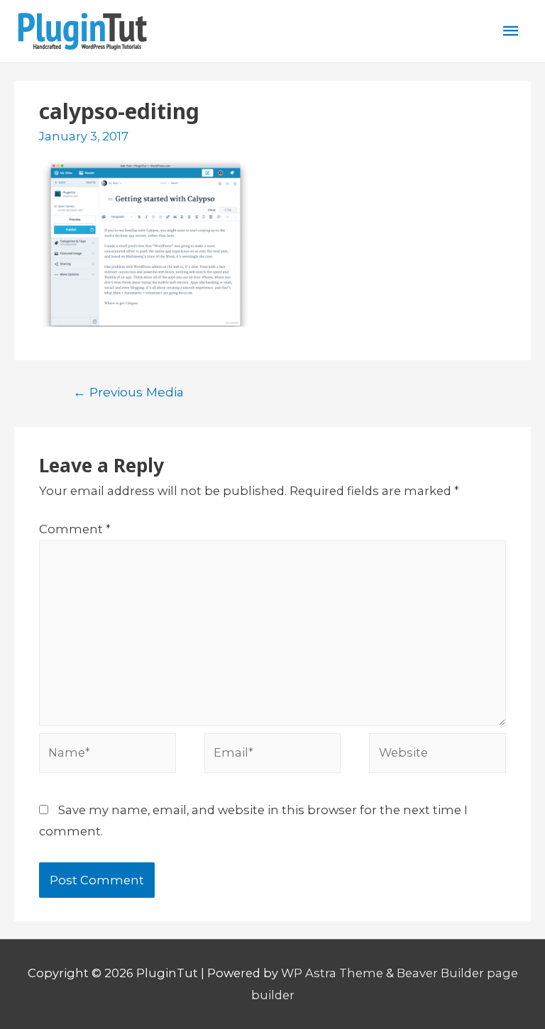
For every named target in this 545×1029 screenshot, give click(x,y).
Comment (75, 529)
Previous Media (128, 391)
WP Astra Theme (332, 973)
